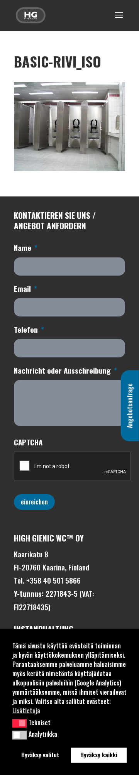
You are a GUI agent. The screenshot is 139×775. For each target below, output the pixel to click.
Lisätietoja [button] (26, 710)
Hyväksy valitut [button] (40, 755)
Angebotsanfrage (129, 405)
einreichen (34, 501)
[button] (19, 723)
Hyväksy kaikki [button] (98, 755)
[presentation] (72, 467)
